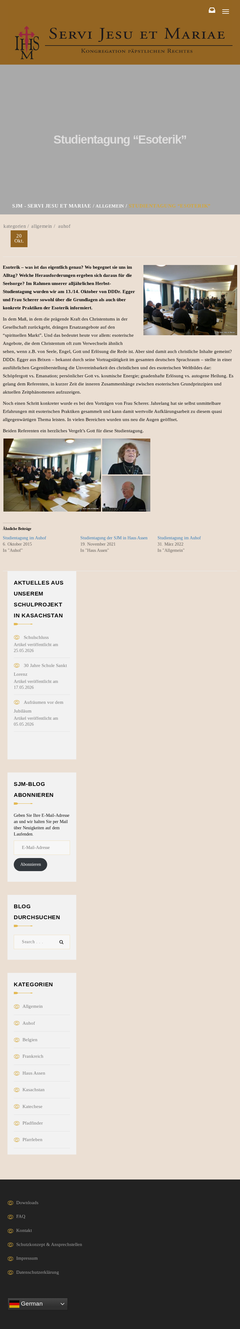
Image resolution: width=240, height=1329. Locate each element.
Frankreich (32, 1056)
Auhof (64, 226)
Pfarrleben (32, 1139)
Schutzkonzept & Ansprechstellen (49, 1244)
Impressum (27, 1258)
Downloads (27, 1202)
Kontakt (24, 1230)
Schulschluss (36, 637)
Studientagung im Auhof (24, 538)
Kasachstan (33, 1089)
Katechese (32, 1106)
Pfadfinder (32, 1123)
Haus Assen (33, 1073)
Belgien (30, 1039)
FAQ (20, 1216)
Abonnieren (30, 864)
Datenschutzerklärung (37, 1272)
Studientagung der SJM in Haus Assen (114, 538)
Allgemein (41, 226)
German (31, 1303)
